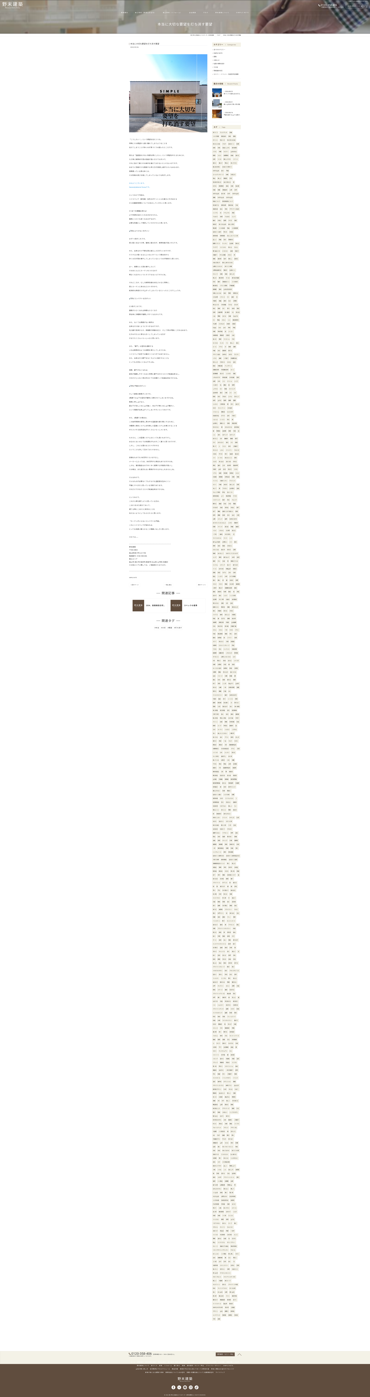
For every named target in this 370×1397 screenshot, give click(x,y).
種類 (214, 155)
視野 (236, 511)
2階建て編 (233, 626)
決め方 (225, 484)
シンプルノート (217, 852)
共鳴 (231, 947)
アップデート (228, 366)
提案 (228, 618)
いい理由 (223, 1254)
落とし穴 (230, 1169)
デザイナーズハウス (218, 1085)
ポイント (215, 140)
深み (234, 993)
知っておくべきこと (227, 1146)
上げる (232, 1219)
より (222, 496)
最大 (235, 542)
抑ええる (226, 1158)
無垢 (214, 989)
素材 (226, 947)
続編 (232, 155)
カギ (219, 1162)
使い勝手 (227, 312)
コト (235, 392)
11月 (229, 825)
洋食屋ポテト (216, 1139)
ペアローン (225, 833)
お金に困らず (216, 262)
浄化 (234, 955)
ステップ (222, 565)
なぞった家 (229, 821)
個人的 (237, 454)
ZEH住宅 (229, 408)
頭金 (234, 373)
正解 (232, 1181)
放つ (214, 936)
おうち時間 (232, 576)
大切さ (231, 611)
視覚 (238, 1009)
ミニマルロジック (217, 1012)
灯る (226, 1035)
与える (226, 1143)
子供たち (222, 362)
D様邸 (228, 324)
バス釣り (215, 385)
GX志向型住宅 (225, 748)
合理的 (235, 301)
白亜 (225, 1238)
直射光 (219, 591)
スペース (234, 1208)
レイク (236, 381)
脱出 (229, 591)
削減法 (235, 775)
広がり (222, 1116)
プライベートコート (229, 1177)
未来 (219, 836)
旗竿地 (219, 1081)
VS (232, 312)
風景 (219, 905)
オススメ (215, 450)
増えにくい (216, 810)
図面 (220, 239)
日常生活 (227, 477)
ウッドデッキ (223, 132)
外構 (220, 484)
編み (234, 932)
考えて (214, 1208)
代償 (231, 840)
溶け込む (232, 913)
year (224, 327)
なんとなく (230, 1227)
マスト (224, 446)
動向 (214, 637)
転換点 (231, 771)
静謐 (219, 959)
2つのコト (225, 251)
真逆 (220, 741)
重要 (234, 400)
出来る (232, 1265)
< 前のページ (135, 585)
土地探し (215, 423)
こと (214, 435)
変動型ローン (225, 281)
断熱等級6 (224, 859)
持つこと (223, 810)
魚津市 (229, 465)
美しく (228, 1100)
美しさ (219, 178)
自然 (214, 400)
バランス (222, 297)
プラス (220, 346)
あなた (215, 821)
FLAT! (225, 1089)
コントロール (216, 1078)
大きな (226, 871)
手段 (234, 431)
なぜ (214, 729)
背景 (214, 664)
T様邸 (214, 699)
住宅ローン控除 (233, 859)
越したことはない (222, 733)
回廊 (214, 917)
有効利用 (215, 806)
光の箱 (222, 878)
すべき (230, 220)
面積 (229, 400)
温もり (234, 898)
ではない (224, 488)
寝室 (220, 301)
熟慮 (227, 1231)
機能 (219, 511)
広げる (223, 618)
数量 (231, 676)
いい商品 (220, 1181)
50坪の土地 (216, 170)
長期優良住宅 (232, 745)
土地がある (234, 151)
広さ (229, 301)
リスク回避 (216, 136)
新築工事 (221, 622)
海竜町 (215, 622)
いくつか (215, 752)
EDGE (214, 1024)
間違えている (234, 561)
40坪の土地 (216, 193)
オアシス (224, 882)
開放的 (220, 1024)
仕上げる (235, 316)
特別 (226, 209)
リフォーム (216, 412)
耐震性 (230, 1315)
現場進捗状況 (218, 71)
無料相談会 (216, 771)
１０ (225, 1169)
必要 (214, 519)
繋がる (225, 1032)
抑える (215, 687)
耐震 (233, 794)
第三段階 (222, 710)
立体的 (215, 1047)
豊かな (237, 155)
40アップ (224, 435)
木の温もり (225, 890)
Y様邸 (214, 469)
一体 (225, 687)
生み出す (236, 1085)
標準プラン (229, 1085)
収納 (226, 274)
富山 (214, 178)
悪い (226, 1192)
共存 (231, 178)
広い (229, 1257)
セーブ (230, 1223)
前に (231, 706)
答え (222, 802)
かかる (229, 362)
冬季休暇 (232, 722)
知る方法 (220, 626)
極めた (224, 1043)
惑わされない (227, 813)
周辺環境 (220, 634)
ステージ (220, 989)
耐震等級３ (216, 748)
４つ (231, 542)
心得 (231, 190)
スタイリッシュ (229, 1066)
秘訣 (233, 308)
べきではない (216, 1223)
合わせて (228, 1211)
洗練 (231, 894)
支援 (221, 722)
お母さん (229, 546)
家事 (236, 699)
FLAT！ (237, 1089)
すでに (233, 748)
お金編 (215, 477)
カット (236, 1234)
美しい (232, 343)
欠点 (219, 680)
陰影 (229, 940)
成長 (219, 1319)
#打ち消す (178, 628)
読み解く (226, 702)
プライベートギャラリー (224, 928)
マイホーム (227, 339)
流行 (219, 875)
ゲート (215, 940)
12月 (219, 706)
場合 (220, 764)
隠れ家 (229, 932)
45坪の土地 (235, 193)
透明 (233, 986)
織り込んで (226, 557)
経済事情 (234, 710)
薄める (237, 243)
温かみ (222, 1058)
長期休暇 (220, 1257)
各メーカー (230, 492)
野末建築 (230, 852)
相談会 (215, 867)
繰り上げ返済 (216, 542)
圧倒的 (234, 1173)
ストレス (215, 1028)
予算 (220, 151)
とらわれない (234, 1158)
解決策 (219, 702)
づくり (225, 538)
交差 (214, 901)
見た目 (237, 312)
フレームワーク (231, 1016)
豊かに (215, 163)
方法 (214, 626)
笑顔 (218, 1173)
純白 (214, 959)
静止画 (229, 993)
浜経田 (232, 641)
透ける (223, 1173)
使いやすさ (234, 163)
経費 (238, 144)
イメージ (220, 676)
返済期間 (215, 373)
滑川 (237, 848)
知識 (228, 423)
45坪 (228, 193)
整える (235, 882)
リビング (215, 1058)
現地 (238, 308)
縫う (234, 944)
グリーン (215, 722)
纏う (232, 878)
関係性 (223, 607)
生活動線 (226, 1047)
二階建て (236, 1120)
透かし (220, 974)
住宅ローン (231, 144)
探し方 (233, 863)
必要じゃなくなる (226, 657)
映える (225, 894)
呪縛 (225, 591)
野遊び (235, 569)
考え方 (225, 232)
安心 (228, 1039)
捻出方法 (222, 775)
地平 (214, 997)
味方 (227, 714)
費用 (220, 557)
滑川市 (227, 1307)
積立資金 (215, 775)
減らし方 (232, 484)
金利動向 (234, 599)
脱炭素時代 (236, 320)
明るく (235, 1257)
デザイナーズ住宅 (234, 209)
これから (221, 530)
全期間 (226, 1181)
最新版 (238, 584)
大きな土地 (216, 1196)
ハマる (219, 1169)
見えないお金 (216, 144)
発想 (219, 840)
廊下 (238, 507)
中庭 (214, 350)
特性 (238, 591)
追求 (238, 1058)
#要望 (170, 628)
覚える (234, 530)
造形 (214, 1081)
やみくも (233, 1250)
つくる (219, 159)
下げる (230, 304)
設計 (223, 500)
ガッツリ (222, 1227)
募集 (220, 358)
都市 (236, 1070)
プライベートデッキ (218, 1009)
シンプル (215, 213)
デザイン (215, 1311)
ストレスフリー (224, 1265)
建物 (232, 737)
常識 (225, 389)
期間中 (226, 438)
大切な (215, 454)
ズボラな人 (223, 806)
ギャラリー (221, 986)
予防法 (225, 725)
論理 (227, 1009)
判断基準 (230, 783)
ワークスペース (217, 1303)
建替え (215, 768)
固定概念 (221, 186)
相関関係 (226, 155)
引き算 (228, 530)
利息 (238, 722)
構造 (223, 875)
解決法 (220, 871)
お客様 (220, 1097)
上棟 (219, 469)
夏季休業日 (216, 496)
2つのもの (221, 324)
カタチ (232, 1009)
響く (219, 997)
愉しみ (215, 963)
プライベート (216, 882)
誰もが (220, 588)
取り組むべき (216, 251)
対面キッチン (223, 480)
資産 (233, 213)
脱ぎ (228, 966)
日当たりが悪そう (227, 167)
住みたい (221, 821)
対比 (228, 1173)
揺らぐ (234, 951)
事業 (226, 722)
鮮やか (228, 1116)
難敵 (220, 691)
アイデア (215, 247)
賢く (220, 1158)
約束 (238, 844)
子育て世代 (216, 714)
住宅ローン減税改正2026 (233, 856)
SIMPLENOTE (233, 695)
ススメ (237, 473)
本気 (219, 1150)
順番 (232, 526)
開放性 (215, 1093)
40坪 (235, 190)
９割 (214, 1169)
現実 (219, 308)
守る (219, 890)
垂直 (226, 989)
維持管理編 (234, 779)
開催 (226, 584)
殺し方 (215, 278)
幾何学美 (234, 1296)
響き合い (234, 982)
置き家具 (221, 278)
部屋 (228, 607)
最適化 (230, 1120)
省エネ (237, 404)
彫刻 (225, 963)
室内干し (223, 756)
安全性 (236, 1315)
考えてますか (225, 1150)
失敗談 (231, 473)
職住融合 (215, 1104)
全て (214, 875)
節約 (225, 852)
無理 (222, 1219)
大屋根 (220, 1280)
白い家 (215, 1211)
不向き (224, 396)
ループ (219, 725)
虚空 (232, 1047)
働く (235, 1223)
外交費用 (222, 1234)
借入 (214, 611)
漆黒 (214, 928)
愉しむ (235, 978)
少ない (224, 320)
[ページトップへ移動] (239, 1354)
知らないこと (228, 457)
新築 (234, 136)
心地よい (224, 1112)
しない (222, 450)
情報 (214, 553)
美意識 (220, 909)
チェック (234, 500)
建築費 (215, 653)
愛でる (236, 963)
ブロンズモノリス (234, 970)
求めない (228, 802)
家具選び (215, 787)
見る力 (230, 469)
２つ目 (215, 1261)
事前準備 (228, 496)
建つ (222, 170)
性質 (214, 312)
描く (228, 901)
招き (226, 970)
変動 (231, 132)
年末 (229, 327)
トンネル (223, 978)
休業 (227, 174)
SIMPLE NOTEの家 (218, 1307)
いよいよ (215, 419)
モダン (215, 1051)
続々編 (226, 626)
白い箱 (215, 894)
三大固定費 (235, 228)
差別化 (236, 258)
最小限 (215, 1032)
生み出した (222, 1093)
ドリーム (229, 381)
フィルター (216, 978)
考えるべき (216, 304)
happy (214, 327)
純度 (231, 1012)
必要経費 (222, 1185)
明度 (228, 982)
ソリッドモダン (226, 1078)
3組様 (231, 454)
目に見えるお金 (231, 140)
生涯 (214, 1146)
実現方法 (235, 293)
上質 (221, 1104)
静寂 (227, 878)
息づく (235, 1300)
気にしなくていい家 (232, 235)
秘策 (223, 515)
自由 (229, 959)
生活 (214, 676)
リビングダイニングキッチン (220, 1250)
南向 (227, 186)
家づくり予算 (228, 266)
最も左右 (221, 1296)
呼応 (214, 1016)
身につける (233, 672)
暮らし (230, 258)
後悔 (221, 1192)
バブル (215, 151)
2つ (230, 392)
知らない (221, 641)
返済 (238, 557)
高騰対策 (221, 653)
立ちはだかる (228, 427)
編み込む (233, 890)
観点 (214, 220)
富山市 (225, 1303)
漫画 (214, 197)
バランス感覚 (223, 285)
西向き (215, 745)
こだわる (234, 729)
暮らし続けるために (227, 262)
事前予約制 (234, 1246)
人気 (228, 760)
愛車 (220, 940)
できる (215, 649)
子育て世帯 (216, 859)
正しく (225, 1166)
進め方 (235, 810)
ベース (214, 569)
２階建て (235, 446)
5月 (227, 603)
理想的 (218, 431)
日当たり (222, 829)
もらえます (230, 412)
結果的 (225, 668)
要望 (234, 503)
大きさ (229, 255)
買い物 (232, 871)
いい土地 (215, 1192)
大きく (237, 1254)
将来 (214, 1150)
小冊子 (215, 588)
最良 (214, 702)
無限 (214, 725)
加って (229, 565)
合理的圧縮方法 (217, 270)
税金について (216, 201)
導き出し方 (235, 607)
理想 (229, 293)
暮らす (220, 163)
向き (219, 396)
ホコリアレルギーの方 (229, 1277)
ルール (215, 346)
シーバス (230, 699)
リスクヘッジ (216, 500)
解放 (219, 901)
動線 (214, 1039)
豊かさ (215, 741)
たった (222, 343)
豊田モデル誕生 (224, 1246)
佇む (214, 1074)
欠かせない (216, 427)
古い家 (230, 756)
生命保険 (215, 392)
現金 (228, 228)
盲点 (225, 258)
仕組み (228, 599)
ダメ (219, 561)
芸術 (219, 955)
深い (214, 890)
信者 (232, 186)
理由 (218, 320)
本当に (232, 507)
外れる (235, 461)
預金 (225, 764)
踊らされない (216, 790)
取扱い (229, 790)
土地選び (232, 488)
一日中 (232, 1231)
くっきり (220, 576)
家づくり (215, 132)
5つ (214, 320)
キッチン (224, 243)
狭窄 (214, 515)
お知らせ (216, 60)
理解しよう (232, 1166)
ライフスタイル (217, 538)
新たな (229, 680)
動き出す (225, 706)
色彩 (219, 917)
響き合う (215, 1300)
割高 (231, 668)
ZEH (229, 572)
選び (221, 392)
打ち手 (236, 304)
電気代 (225, 270)
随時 (220, 867)
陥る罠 (237, 186)
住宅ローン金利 (217, 232)
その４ (220, 630)
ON (218, 1100)
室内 (219, 465)
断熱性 (232, 1311)
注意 (226, 1292)
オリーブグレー (231, 1242)
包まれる (232, 989)
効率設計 (232, 1032)
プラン (237, 630)
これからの (229, 653)
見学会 (226, 507)
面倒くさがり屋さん (227, 511)
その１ (215, 630)
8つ (221, 389)
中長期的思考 (224, 369)
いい (229, 320)
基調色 (215, 844)
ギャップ (224, 840)
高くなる (215, 737)
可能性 (215, 301)
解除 (221, 614)
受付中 (230, 867)
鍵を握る (215, 285)
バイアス (215, 614)
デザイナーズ (225, 1108)
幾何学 (224, 997)
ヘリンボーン (216, 921)
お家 (226, 576)
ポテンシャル (227, 1081)
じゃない (215, 404)
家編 (238, 871)
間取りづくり (216, 243)
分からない (221, 442)
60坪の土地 (229, 197)
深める (220, 1123)
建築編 (226, 779)
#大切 (163, 628)
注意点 (223, 760)
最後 (214, 591)
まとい (228, 986)
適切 (225, 301)
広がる (234, 1238)
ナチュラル (227, 213)
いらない (227, 729)
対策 (238, 515)
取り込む (215, 1116)
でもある (227, 216)
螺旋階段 (222, 1300)
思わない (222, 1269)
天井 (225, 1261)
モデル (224, 572)
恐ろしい (236, 396)
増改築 (224, 1315)
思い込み (221, 461)
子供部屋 (223, 304)
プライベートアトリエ (219, 993)
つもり (230, 741)
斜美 (214, 1020)
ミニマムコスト (229, 798)
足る (220, 649)
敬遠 (219, 1112)
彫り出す (235, 940)
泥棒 (238, 1265)
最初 (235, 588)
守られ (224, 1139)
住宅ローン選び (217, 794)
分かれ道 (230, 718)
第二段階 (215, 710)
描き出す (215, 982)
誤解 (234, 346)
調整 (219, 515)
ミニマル (234, 1062)
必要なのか (224, 1196)
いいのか (228, 373)
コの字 (219, 1177)
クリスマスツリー (217, 695)
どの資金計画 (226, 1162)
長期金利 (215, 1143)
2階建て (215, 255)
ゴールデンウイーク (218, 174)
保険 (214, 147)
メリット (224, 817)
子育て (237, 718)
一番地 (220, 534)
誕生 (214, 576)
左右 (214, 1257)
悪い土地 (232, 1292)
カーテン (220, 729)
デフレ (226, 737)
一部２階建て (229, 1070)
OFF (223, 1100)
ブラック (215, 1062)
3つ (228, 297)
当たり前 (228, 461)
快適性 (228, 1058)
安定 (225, 664)
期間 (231, 438)
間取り (226, 1311)
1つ (227, 343)
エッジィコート (231, 921)
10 (234, 1261)
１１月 (224, 683)
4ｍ (229, 691)
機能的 (215, 1070)
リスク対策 (226, 794)
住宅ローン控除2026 (218, 856)
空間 (226, 1012)
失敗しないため (217, 293)
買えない (226, 1189)
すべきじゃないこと (225, 1273)
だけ (214, 442)
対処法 (231, 232)
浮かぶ (215, 951)
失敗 (229, 136)
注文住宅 (215, 829)
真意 (237, 580)
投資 (236, 442)
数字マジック (231, 787)
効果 (235, 637)
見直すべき (216, 1154)
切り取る (224, 905)
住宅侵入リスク (231, 875)
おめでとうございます (232, 553)
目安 (225, 787)
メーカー (230, 331)
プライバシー (228, 909)
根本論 (215, 871)
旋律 (229, 944)
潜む (220, 595)
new (220, 327)
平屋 (227, 170)
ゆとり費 (221, 599)
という (234, 216)
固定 (214, 396)
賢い (228, 863)
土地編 (215, 779)
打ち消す (215, 507)
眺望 (219, 1074)
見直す (237, 251)
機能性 (225, 178)
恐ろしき (215, 362)
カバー (215, 484)
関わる (215, 503)
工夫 (223, 465)
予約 (225, 867)
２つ (223, 381)
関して (232, 1189)
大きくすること (217, 1277)
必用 (229, 764)
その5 (231, 630)
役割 (222, 603)
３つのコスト (224, 1154)
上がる (219, 400)
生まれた (221, 1070)
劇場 (228, 936)
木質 (219, 1020)
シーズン (222, 419)
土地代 (237, 683)
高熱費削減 (216, 802)
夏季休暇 (215, 235)
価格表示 (219, 813)
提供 (238, 377)
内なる (224, 959)
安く (223, 308)
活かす (215, 595)
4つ (232, 442)
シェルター (221, 1005)
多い (214, 733)
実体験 (225, 473)
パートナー (229, 450)
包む (238, 913)
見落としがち (226, 147)
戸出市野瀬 (216, 1204)
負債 (221, 216)
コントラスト (216, 898)
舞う (223, 921)
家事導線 (222, 235)
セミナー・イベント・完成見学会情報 (226, 74)
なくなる (215, 343)
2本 (222, 771)
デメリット (232, 480)
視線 (235, 1074)
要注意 (215, 228)
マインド (220, 526)
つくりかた (223, 247)
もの (234, 657)
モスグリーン (216, 1284)
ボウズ (223, 415)
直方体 (230, 963)
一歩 (214, 848)
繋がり (236, 1020)
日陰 (238, 484)
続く (220, 1032)
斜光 (226, 974)
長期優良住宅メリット (219, 863)
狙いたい (215, 1269)
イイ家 (224, 1215)
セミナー (226, 151)
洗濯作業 (215, 1265)
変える (224, 955)
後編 (238, 477)
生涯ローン (232, 270)
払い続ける (234, 1154)
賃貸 (220, 339)
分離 (220, 687)
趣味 (225, 385)
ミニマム (215, 565)
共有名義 (232, 377)
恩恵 (223, 680)
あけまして (221, 553)
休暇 (214, 331)
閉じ (233, 1135)
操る (235, 905)
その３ (220, 584)
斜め (214, 1288)
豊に (219, 1146)
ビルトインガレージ (224, 645)
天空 (221, 1001)
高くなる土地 (222, 224)
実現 (229, 431)
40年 (233, 557)
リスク (225, 595)
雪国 (233, 1108)
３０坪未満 (216, 1200)
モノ (235, 806)
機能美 (222, 1062)
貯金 (233, 645)
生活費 (215, 599)
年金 (236, 1146)
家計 (232, 1143)
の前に (219, 220)
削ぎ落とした (216, 1108)
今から (236, 247)
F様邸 (227, 622)
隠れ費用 (234, 147)
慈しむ (234, 997)
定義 (219, 190)
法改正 (236, 867)
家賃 (227, 1219)
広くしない (216, 1254)
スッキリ (227, 752)
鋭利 (214, 1177)
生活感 (231, 243)
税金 (214, 618)
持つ (223, 1074)
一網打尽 (232, 733)
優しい (230, 806)
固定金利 (223, 136)
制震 (227, 848)
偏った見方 (231, 224)
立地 (225, 1120)
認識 (221, 274)
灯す (233, 936)
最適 (220, 503)
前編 (233, 477)
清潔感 (237, 1169)
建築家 (224, 350)
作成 (214, 634)
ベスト (215, 530)
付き (238, 1108)
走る (231, 974)
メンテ (215, 557)
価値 (229, 346)
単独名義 (224, 377)
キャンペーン (221, 408)
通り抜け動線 (235, 278)
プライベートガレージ (219, 966)
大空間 (215, 1131)
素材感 (229, 1300)
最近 (219, 699)
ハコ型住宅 (222, 1131)
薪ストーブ (228, 1280)
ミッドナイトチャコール (219, 944)
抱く (228, 951)
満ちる (224, 1284)
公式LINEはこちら (354, 6)
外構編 (220, 779)
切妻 (234, 1093)
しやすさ (215, 389)
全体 (224, 469)
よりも (230, 396)
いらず (235, 1211)
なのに (236, 741)
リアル (215, 473)
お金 (233, 335)
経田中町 (235, 465)
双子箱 (223, 1055)
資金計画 (234, 423)
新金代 (231, 1303)
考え (231, 634)
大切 (229, 503)
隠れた (215, 691)
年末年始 (220, 331)
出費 (234, 549)
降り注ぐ (230, 1139)
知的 (219, 1016)
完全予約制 (232, 1196)
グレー (229, 917)
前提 (231, 251)
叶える (231, 1089)
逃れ (228, 415)
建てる (230, 350)
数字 (236, 438)
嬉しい (215, 1280)
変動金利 (224, 190)
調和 (223, 917)
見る (228, 500)
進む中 (223, 549)
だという (215, 274)
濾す (235, 974)
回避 (214, 526)
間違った (222, 423)
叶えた (215, 1123)
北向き (231, 580)
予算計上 (229, 1185)
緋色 (220, 932)
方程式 (228, 335)
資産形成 (215, 209)
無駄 (232, 1104)
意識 (214, 706)
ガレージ (215, 1246)
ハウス (215, 358)
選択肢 (237, 714)
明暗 (219, 316)
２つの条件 (235, 281)
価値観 (220, 844)
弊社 (223, 492)
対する (215, 186)
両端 (220, 473)
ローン (232, 369)
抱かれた (228, 1005)
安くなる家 (232, 1288)
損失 (235, 457)
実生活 (222, 1231)
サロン (236, 909)
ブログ (224, 144)
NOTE (230, 354)
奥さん (224, 1223)
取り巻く (229, 836)
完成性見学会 (224, 1200)
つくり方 (215, 1234)
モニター (236, 354)
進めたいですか (217, 1166)
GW (221, 438)
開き (228, 1135)
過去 (236, 833)
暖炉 (226, 695)
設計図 (219, 258)
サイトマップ (220, 1372)
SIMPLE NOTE (133, 577)
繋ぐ (229, 978)
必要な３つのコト (217, 266)
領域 (220, 289)
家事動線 (234, 1039)
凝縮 (214, 1100)
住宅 (234, 362)
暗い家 (231, 1192)
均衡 (223, 1016)
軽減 (223, 546)
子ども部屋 (222, 255)
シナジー (229, 637)
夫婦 (226, 1123)
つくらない (216, 1219)
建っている (216, 760)
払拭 (238, 817)
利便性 (234, 614)
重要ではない (216, 833)
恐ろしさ (227, 614)
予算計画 (220, 366)
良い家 (215, 1296)
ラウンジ (226, 1127)
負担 (219, 546)
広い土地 (220, 1292)
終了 (214, 683)
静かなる (222, 982)
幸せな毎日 (216, 825)
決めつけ (215, 1231)
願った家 (223, 825)
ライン (228, 1296)
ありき (234, 1204)
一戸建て (226, 358)
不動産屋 (232, 285)
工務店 (233, 1307)
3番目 (237, 526)
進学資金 (236, 427)
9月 (214, 660)
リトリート (216, 1055)
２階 (220, 1208)
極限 (219, 1039)
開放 (219, 672)
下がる (215, 764)
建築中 (231, 725)
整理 (225, 220)
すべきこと (216, 657)
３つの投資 (222, 228)
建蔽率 (235, 802)
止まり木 (215, 1001)
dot (214, 1135)
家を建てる (216, 205)
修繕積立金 (234, 358)
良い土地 (215, 1273)
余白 (234, 959)
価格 (214, 258)
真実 (233, 664)
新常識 (236, 653)
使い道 (229, 775)
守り (220, 1047)
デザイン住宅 (216, 354)
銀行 (238, 1177)
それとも (215, 1227)
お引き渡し (228, 534)
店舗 (223, 1135)
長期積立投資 (228, 588)
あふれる (230, 1043)
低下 (214, 511)
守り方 (220, 454)
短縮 (223, 1039)
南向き (215, 224)
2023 (214, 408)
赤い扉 (224, 898)
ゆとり (218, 1043)
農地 (232, 714)
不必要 (215, 324)
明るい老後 (223, 718)
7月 (220, 768)
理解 (229, 810)
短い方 (222, 373)
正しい (215, 239)
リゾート (235, 159)
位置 (226, 676)
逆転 (214, 840)
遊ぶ (233, 966)
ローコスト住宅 (217, 668)
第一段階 (237, 706)
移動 (233, 1028)
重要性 (236, 840)
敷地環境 (221, 1211)
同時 (228, 1269)
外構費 (237, 783)
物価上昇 (228, 569)
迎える (230, 660)
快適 (214, 190)
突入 (228, 419)
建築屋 (215, 289)
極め (235, 1012)
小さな (215, 461)
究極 (233, 1058)
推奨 (214, 1181)
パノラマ (236, 1123)
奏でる (215, 909)
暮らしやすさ (227, 159)
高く (229, 1261)
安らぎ (229, 1024)
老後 (224, 660)
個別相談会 (221, 848)
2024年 (232, 584)
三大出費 (215, 297)
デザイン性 (234, 1127)
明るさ (226, 163)
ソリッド (235, 1078)
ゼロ (221, 1028)
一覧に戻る (168, 585)
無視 (226, 634)
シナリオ (236, 660)
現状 (214, 366)
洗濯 (235, 1024)
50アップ (232, 435)
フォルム (215, 1035)
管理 (233, 385)
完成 (221, 507)
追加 (238, 488)
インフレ (215, 480)
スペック (220, 519)
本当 (225, 503)
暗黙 (225, 400)
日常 (214, 159)
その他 (216, 67)
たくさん (230, 1215)
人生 (214, 316)
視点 (225, 293)
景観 (234, 1081)
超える (224, 783)
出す (220, 1261)
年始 (234, 327)
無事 (234, 680)
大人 (231, 1051)
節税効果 (223, 205)
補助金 (223, 412)
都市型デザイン (217, 1089)
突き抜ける (228, 1001)
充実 (219, 147)
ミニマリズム (221, 1242)
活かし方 (232, 274)
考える (230, 247)
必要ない (224, 542)
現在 (214, 836)
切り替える (235, 1100)
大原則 (236, 668)
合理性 (219, 664)
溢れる (219, 1238)
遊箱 (215, 57)
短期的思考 (216, 369)
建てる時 (215, 1185)
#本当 (157, 628)
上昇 (221, 1143)
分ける (224, 316)
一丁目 (215, 534)
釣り (224, 699)
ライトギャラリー (227, 1020)
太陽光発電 (231, 687)
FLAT (218, 1135)
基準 (226, 519)
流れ (219, 435)
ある (219, 350)
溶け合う (215, 924)
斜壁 (223, 901)
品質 (214, 381)
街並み (228, 1062)
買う (228, 308)
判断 (228, 1204)
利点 (214, 281)
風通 (223, 836)
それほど (229, 829)
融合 (236, 1066)
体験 (219, 1215)
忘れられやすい (217, 1189)
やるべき (236, 450)
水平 (214, 986)
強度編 (220, 477)
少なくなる (216, 549)
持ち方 (229, 549)
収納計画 (234, 649)
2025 (221, 798)
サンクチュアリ (223, 1051)
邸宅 (236, 886)
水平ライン (221, 913)
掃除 (214, 546)
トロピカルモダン (217, 970)
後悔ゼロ (232, 844)
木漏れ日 (235, 1005)
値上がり (230, 683)
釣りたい (215, 438)
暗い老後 (215, 718)
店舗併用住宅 (226, 768)
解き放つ (235, 1001)
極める (226, 1104)
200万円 (229, 1234)
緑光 (221, 1035)
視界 (229, 955)
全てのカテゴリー (219, 49)
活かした (233, 1131)
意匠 (234, 917)
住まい (215, 974)
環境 (235, 836)
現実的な (230, 239)
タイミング (232, 389)
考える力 (225, 672)
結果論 (219, 637)
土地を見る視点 (228, 289)
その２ (215, 584)
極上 (214, 1242)
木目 (220, 894)
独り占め (215, 878)
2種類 (214, 672)
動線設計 (227, 1028)
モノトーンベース (234, 1035)
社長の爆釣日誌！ (219, 64)
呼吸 (234, 928)
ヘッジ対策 (232, 595)
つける (236, 469)
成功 (214, 1162)
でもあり (215, 216)
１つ (231, 538)
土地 (221, 1311)
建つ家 (223, 193)
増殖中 (236, 523)
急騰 (233, 760)
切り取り (215, 947)
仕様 (234, 572)
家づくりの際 (235, 1150)
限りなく (236, 702)
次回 (219, 683)
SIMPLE (224, 354)
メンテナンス (216, 1315)
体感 (214, 1215)
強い (222, 714)
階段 (223, 936)
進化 (227, 442)
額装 (231, 1123)
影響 (237, 1143)
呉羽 (219, 572)
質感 (231, 905)
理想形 (234, 1097)
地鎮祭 (215, 645)
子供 (214, 1319)
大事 (226, 392)
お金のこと (235, 1269)
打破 (225, 691)
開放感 (222, 335)
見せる (233, 752)
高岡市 (232, 1200)
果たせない (216, 603)
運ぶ (214, 913)
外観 (229, 316)
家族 (226, 844)
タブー (215, 641)
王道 (223, 561)
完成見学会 (216, 415)
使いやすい (226, 1208)
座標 (221, 947)
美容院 (234, 768)
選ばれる (227, 1097)
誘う (214, 905)
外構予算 (220, 312)
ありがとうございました (219, 523)
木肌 (237, 1043)
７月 (226, 630)
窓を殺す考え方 (217, 182)
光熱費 (215, 1158)
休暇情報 (215, 335)
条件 (229, 446)
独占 (220, 963)
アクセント (231, 924)
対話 (238, 986)
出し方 (237, 737)
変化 (228, 710)
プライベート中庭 (233, 1284)
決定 (231, 603)
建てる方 (235, 565)
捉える (225, 611)
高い (214, 1292)
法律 (238, 748)
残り (226, 454)
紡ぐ (214, 955)
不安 (233, 339)
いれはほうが (216, 377)
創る (237, 343)
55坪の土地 (221, 197)
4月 (226, 745)
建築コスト (216, 607)
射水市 (234, 618)
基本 (233, 297)
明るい (219, 660)
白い (225, 940)
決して (215, 488)
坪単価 (223, 1204)
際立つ (220, 1066)
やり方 (235, 496)
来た (232, 404)
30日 (234, 825)
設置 (238, 687)
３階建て (229, 1074)
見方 (225, 239)
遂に (221, 737)
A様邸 (233, 324)
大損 (227, 641)
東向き (220, 745)
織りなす (222, 886)
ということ (227, 649)
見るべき (222, 140)
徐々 (228, 515)
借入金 (226, 526)
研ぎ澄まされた (217, 1120)
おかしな (232, 817)
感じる (215, 932)
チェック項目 (216, 492)
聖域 (221, 924)
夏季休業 (215, 798)
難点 (219, 281)
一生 (225, 741)
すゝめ (228, 278)
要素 (214, 1238)
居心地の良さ (216, 167)
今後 (236, 205)
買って (214, 446)
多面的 (219, 611)
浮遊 (219, 936)
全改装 (235, 764)
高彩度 (232, 1055)
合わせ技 (221, 569)
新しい (229, 1093)
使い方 (215, 339)
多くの (215, 1097)
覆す (214, 1112)
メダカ (230, 523)
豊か (214, 580)
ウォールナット (217, 1127)
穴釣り (234, 415)
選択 (214, 561)
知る (214, 308)
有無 (223, 790)
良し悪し (230, 1254)
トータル (220, 457)
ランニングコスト (222, 1288)
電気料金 (230, 205)
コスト (219, 155)
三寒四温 (222, 404)
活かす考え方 (227, 182)
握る (214, 680)
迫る (233, 515)
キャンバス (222, 951)
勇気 (214, 465)
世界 (232, 833)
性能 (232, 848)
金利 (235, 634)
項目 (235, 220)
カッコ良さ (216, 756)
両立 (221, 209)
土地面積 (233, 622)
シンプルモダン (234, 1112)
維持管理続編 (216, 783)
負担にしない (216, 817)
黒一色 (215, 1066)
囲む (238, 924)
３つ (214, 457)
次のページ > (202, 585)
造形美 (234, 901)
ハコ (214, 1005)
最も (219, 580)
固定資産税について (227, 201)
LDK (221, 752)
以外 (219, 381)
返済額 (224, 431)
